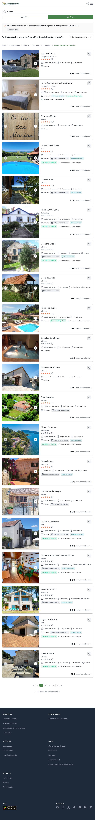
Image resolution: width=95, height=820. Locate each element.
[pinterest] (85, 808)
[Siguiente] (35, 63)
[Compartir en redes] (87, 3)
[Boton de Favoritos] (89, 54)
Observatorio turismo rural (14, 728)
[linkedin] (90, 808)
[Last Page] (61, 685)
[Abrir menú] (91, 3)
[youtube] (79, 808)
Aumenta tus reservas (57, 718)
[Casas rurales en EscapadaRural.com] (10, 3)
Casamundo (8, 787)
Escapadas (7, 746)
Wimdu (6, 782)
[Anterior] (5, 63)
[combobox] (47, 11)
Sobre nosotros (9, 718)
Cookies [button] (51, 755)
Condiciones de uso (56, 746)
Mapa (72, 17)
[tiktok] (74, 808)
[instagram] (63, 808)
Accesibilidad (54, 760)
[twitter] (68, 808)
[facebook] (57, 808)
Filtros (26, 17)
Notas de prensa (10, 723)
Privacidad (52, 750)
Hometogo (7, 778)
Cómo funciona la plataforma (60, 764)
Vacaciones (8, 750)
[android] (9, 808)
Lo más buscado (10, 755)
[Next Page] (57, 685)
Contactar (7, 732)
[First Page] (33, 685)
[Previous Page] (37, 685)
